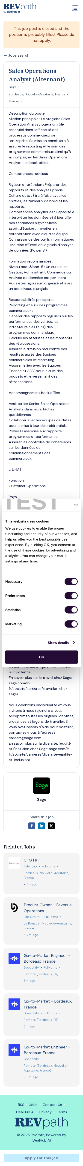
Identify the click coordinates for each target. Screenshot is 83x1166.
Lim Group (32, 917)
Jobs (33, 1104)
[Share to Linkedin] (41, 825)
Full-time (48, 866)
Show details (58, 642)
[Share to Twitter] (51, 825)
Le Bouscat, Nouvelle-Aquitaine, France (48, 925)
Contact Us (52, 1104)
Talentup (30, 866)
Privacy (45, 1112)
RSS (21, 1104)
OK (41, 657)
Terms (62, 1112)
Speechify (31, 967)
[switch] (71, 595)
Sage (12, 87)
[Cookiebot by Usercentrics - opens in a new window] (58, 505)
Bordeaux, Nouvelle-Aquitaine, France (37, 94)
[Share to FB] (31, 825)
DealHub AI (25, 1112)
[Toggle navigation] (75, 8)
